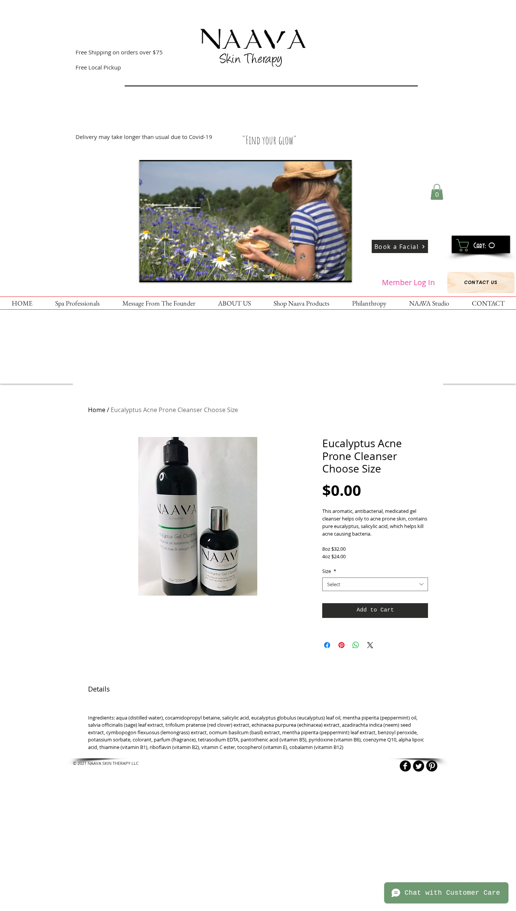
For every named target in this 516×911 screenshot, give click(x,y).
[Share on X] (370, 645)
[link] (478, 245)
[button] (436, 192)
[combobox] (375, 584)
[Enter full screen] (341, 272)
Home (96, 410)
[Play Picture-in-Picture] (329, 272)
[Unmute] (162, 272)
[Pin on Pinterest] (341, 645)
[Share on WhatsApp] (355, 645)
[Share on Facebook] (327, 645)
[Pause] (149, 272)
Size (329, 571)
